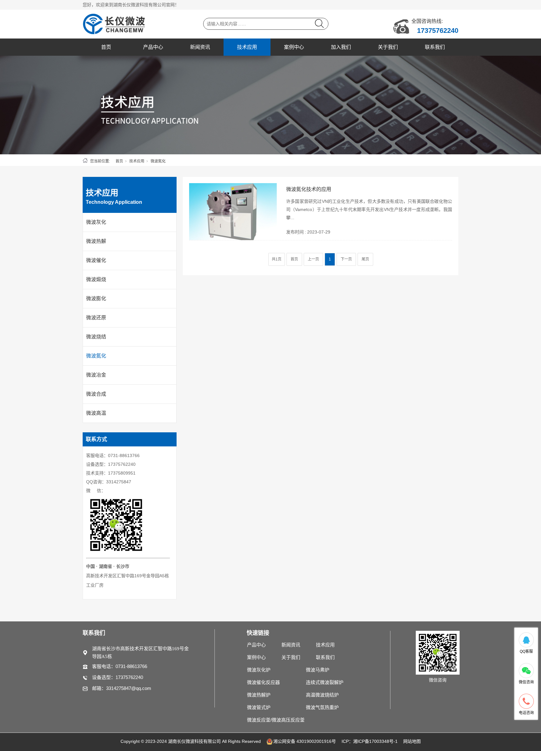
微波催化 (96, 260)
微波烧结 (96, 336)
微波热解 (96, 241)
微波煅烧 (96, 279)
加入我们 (341, 47)
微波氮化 (96, 355)
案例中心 (294, 47)
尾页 (365, 259)
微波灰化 (96, 222)
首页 (106, 47)
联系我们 (435, 47)
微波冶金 (96, 375)
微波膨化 (96, 298)
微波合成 (96, 394)
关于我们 (388, 47)
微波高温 (96, 413)
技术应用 (247, 47)
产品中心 (153, 47)
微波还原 (96, 317)
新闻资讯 (200, 47)
